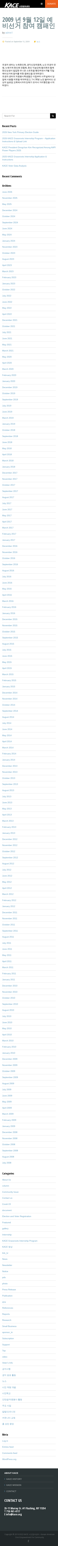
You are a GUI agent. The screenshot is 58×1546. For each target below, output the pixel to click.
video (4, 1357)
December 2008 (9, 1132)
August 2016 (8, 570)
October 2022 (8, 289)
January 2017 (8, 540)
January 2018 (8, 467)
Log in (5, 1441)
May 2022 (7, 308)
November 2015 (9, 625)
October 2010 (8, 998)
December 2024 (9, 210)
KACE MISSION (13, 1485)
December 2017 (9, 473)
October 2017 (8, 485)
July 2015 (6, 650)
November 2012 (9, 845)
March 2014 (8, 747)
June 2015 (7, 656)
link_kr (5, 1253)
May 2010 (7, 1028)
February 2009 (9, 1120)
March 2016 (8, 601)
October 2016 (8, 558)
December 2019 (9, 387)
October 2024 (8, 216)
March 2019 (8, 418)
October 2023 (8, 253)
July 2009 (6, 1089)
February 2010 (9, 1047)
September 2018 (10, 436)
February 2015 (9, 680)
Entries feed (8, 1447)
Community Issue (10, 1192)
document (7, 1210)
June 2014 (7, 729)
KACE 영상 (7, 1247)
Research (6, 1320)
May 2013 (7, 808)
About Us (6, 1180)
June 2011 (7, 949)
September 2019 (10, 399)
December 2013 (9, 766)
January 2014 (8, 760)
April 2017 (7, 521)
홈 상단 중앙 (8, 1424)
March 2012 (8, 894)
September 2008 (10, 1150)
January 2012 (8, 906)
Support (6, 1344)
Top (4, 1350)
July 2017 (6, 503)
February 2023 (9, 277)
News (4, 1259)
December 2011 (9, 912)
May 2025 (7, 204)
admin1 (9, 32)
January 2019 (8, 424)
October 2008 (8, 1144)
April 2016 (7, 595)
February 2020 (9, 375)
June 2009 (7, 1095)
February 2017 (9, 534)
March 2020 (8, 369)
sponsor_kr (7, 1332)
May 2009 (7, 1101)
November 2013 (9, 772)
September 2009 (10, 1077)
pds (4, 1277)
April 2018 (7, 454)
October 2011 (8, 924)
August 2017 (8, 497)
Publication (7, 1296)
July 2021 (6, 332)
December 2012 (9, 839)
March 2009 (8, 1114)
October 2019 (8, 393)
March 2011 (7, 967)
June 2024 (7, 228)
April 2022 (7, 314)
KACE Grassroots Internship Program (19, 1241)
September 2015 (10, 637)
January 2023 (8, 283)
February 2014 (9, 753)
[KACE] (17, 4)
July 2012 (6, 870)
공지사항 (6, 1369)
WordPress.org (9, 1459)
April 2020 (7, 363)
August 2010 (8, 1010)
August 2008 (8, 1157)
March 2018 (8, 460)
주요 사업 (6, 1405)
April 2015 (7, 668)
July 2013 (6, 796)
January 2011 (8, 979)
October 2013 (8, 778)
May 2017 (7, 515)
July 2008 (6, 1163)
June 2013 (7, 802)
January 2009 (8, 1126)
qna (4, 1302)
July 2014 (6, 723)
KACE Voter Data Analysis (14, 166)
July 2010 (6, 1016)
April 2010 (7, 1034)
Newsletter (7, 1265)
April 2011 (7, 961)
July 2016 (6, 576)
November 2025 (9, 198)
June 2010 (7, 1022)
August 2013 (8, 790)
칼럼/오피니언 (8, 1411)
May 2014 (7, 735)
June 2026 (7, 192)
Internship (7, 1234)
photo (5, 1283)
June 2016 (7, 583)
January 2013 (8, 833)
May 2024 (7, 234)
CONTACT (11, 1491)
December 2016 (9, 546)
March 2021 (8, 350)
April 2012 (7, 888)
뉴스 (38, 42)
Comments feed (9, 1453)
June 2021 (7, 338)
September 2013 (10, 784)
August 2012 (8, 863)
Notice (5, 1271)
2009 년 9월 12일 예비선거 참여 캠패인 (28, 22)
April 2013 (7, 814)
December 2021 (9, 320)
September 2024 (10, 222)
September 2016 (10, 564)
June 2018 (7, 442)
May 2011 (6, 955)
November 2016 (9, 552)
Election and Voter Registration (16, 1216)
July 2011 (6, 943)
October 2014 (8, 705)
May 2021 (7, 344)
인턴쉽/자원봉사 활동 (12, 1399)
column (5, 1186)
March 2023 (8, 271)
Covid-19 (6, 1204)
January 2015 (8, 686)
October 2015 (8, 631)
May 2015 (7, 662)
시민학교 (6, 1393)
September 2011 (10, 931)
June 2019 (7, 411)
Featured (6, 1222)
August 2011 (8, 937)
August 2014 (8, 717)
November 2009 (9, 1065)
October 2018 (8, 430)
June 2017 (7, 509)
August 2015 (8, 644)
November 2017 (9, 479)
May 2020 (7, 357)
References (7, 1308)
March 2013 (8, 821)
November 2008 (9, 1138)
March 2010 (8, 1040)
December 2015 (9, 619)
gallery (5, 1228)
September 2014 (10, 711)
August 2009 (8, 1083)
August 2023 (8, 259)
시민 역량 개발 (9, 1387)
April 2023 (7, 265)
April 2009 (7, 1108)
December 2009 (9, 1059)
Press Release (9, 1289)
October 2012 (8, 851)
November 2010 (9, 992)
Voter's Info (7, 1363)
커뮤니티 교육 (8, 1418)
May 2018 (7, 448)
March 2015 (8, 674)
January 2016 (8, 613)
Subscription (8, 1338)
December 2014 (9, 692)
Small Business (9, 1326)
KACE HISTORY (14, 1479)
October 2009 (8, 1071)
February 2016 (9, 607)
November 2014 (9, 698)
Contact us (7, 1198)
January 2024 (8, 241)
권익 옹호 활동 (9, 1375)
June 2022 (7, 302)
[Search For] (53, 115)
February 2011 (9, 973)
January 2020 (8, 381)
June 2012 (7, 876)
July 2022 (6, 296)
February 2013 (9, 827)
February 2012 (9, 900)
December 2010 (9, 985)
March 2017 (8, 527)
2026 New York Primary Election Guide (20, 132)
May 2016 (7, 589)
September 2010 (10, 1004)
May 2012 (7, 882)
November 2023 (9, 247)
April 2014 (7, 741)
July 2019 (6, 405)
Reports (6, 1314)
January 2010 (8, 1053)
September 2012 (10, 857)
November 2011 (9, 918)
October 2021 (8, 326)
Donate (51, 4)
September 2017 (10, 491)
